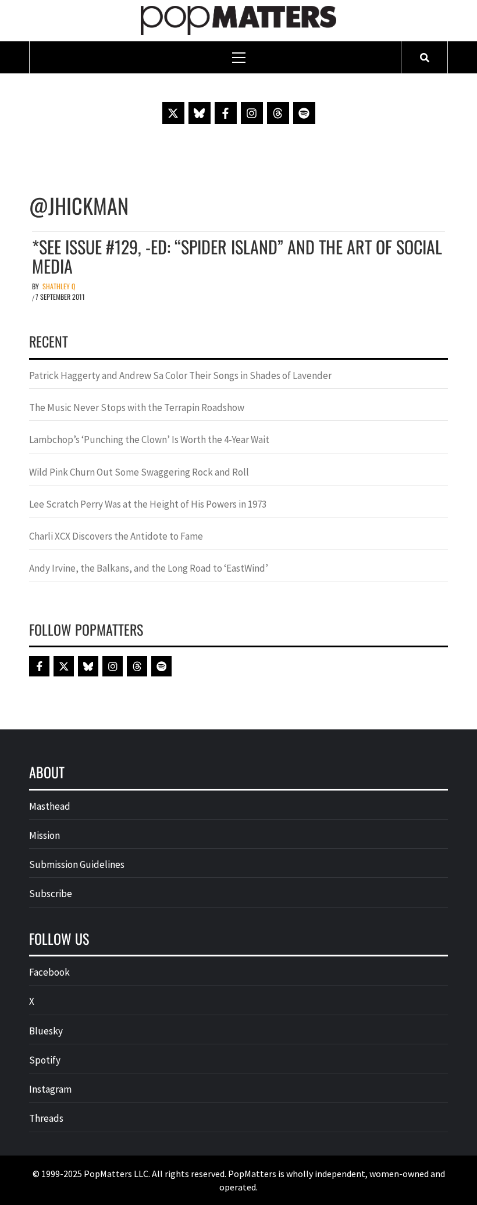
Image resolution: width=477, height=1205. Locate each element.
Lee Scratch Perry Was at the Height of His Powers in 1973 (147, 504)
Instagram (50, 1089)
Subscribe (50, 893)
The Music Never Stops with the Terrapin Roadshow (136, 407)
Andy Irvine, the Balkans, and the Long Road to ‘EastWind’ (148, 568)
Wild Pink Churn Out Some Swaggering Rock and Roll (140, 472)
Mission (44, 835)
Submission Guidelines (76, 864)
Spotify (44, 1060)
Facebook (49, 972)
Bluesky (46, 1031)
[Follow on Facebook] (226, 113)
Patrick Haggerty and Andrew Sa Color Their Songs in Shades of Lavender (180, 375)
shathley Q (58, 286)
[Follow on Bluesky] (199, 113)
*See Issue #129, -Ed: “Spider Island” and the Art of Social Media (237, 256)
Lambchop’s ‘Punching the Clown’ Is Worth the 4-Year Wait (149, 439)
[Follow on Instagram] (252, 113)
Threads (46, 1118)
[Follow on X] (173, 113)
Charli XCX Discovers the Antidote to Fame (116, 536)
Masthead (49, 806)
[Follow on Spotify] (304, 113)
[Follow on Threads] (278, 113)
